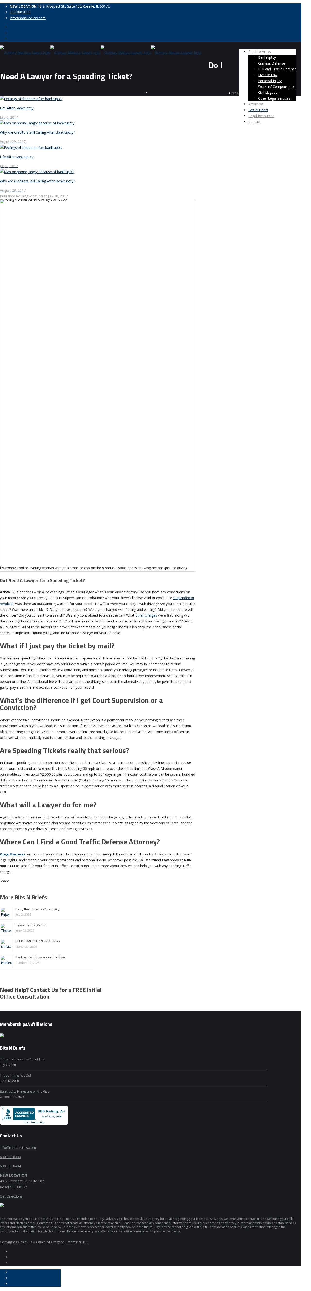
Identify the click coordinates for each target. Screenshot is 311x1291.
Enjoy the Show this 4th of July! (37, 908)
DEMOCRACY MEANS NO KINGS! (37, 941)
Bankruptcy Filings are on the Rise (40, 957)
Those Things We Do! (30, 925)
